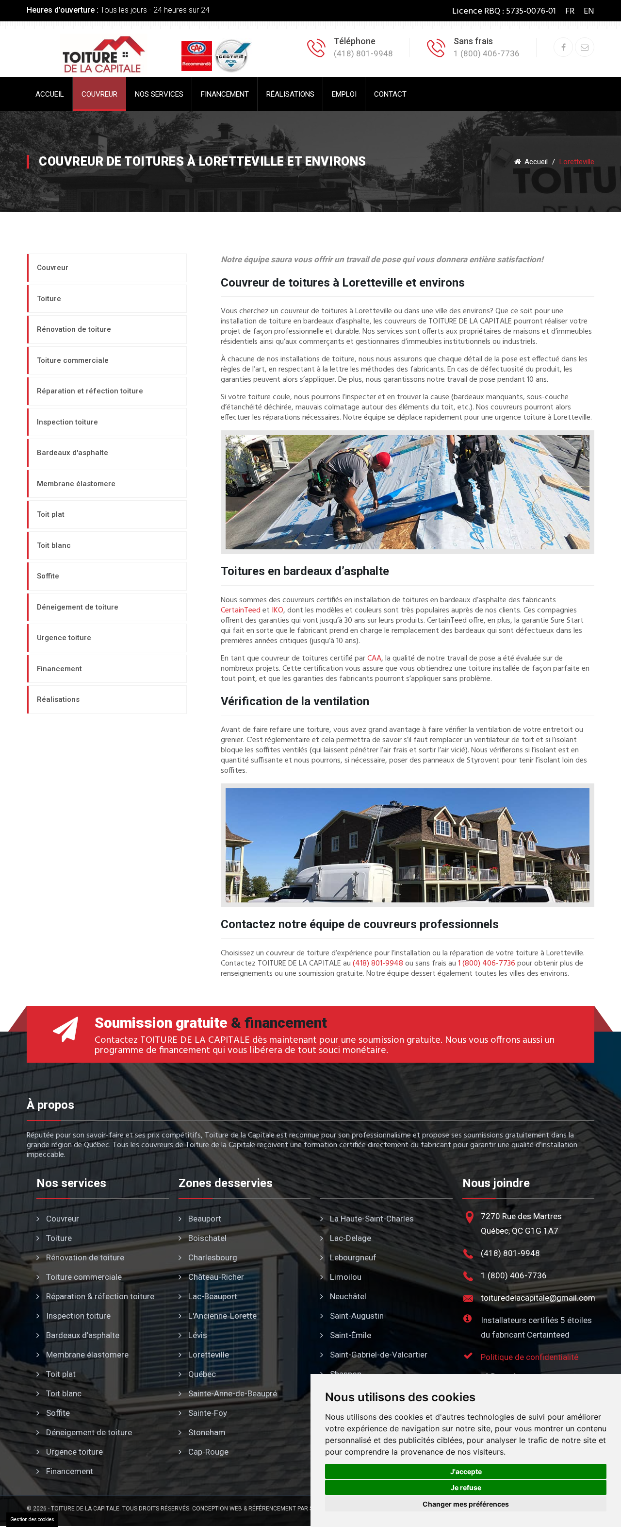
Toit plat (60, 1374)
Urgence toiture (73, 1452)
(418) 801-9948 (378, 964)
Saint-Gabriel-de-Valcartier (377, 1354)
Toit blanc (63, 1393)
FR (569, 11)
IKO (277, 611)
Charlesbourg (211, 1257)
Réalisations (290, 94)
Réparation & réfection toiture (99, 1296)
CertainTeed (241, 611)
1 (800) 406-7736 (486, 964)
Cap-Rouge (207, 1452)
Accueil (49, 94)
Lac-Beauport (211, 1296)
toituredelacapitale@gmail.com (538, 1298)
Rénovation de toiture (84, 1257)
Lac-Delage (349, 1238)
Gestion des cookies (32, 1519)
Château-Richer (215, 1277)
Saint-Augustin (356, 1316)
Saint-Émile (349, 1335)
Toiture (58, 1238)
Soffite (57, 1413)
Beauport (203, 1218)
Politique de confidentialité (529, 1357)
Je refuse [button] (466, 1487)
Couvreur (99, 94)
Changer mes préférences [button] (466, 1504)
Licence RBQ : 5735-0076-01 (504, 11)
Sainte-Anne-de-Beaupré (231, 1393)
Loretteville (207, 1354)
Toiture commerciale (83, 1277)
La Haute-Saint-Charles (371, 1218)
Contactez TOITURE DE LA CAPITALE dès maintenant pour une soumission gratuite (268, 1040)
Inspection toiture (77, 1316)
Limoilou (344, 1277)
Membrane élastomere (86, 1354)
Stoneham (206, 1432)
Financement (225, 94)
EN (589, 11)
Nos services (159, 94)
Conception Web (217, 1508)
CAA (374, 659)
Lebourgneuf (352, 1257)
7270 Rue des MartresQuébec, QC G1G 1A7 (521, 1223)
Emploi (344, 94)
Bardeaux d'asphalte (81, 1335)
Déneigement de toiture (88, 1432)
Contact (390, 94)
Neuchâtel (347, 1296)
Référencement (272, 1508)
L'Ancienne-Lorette (221, 1316)
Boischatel (206, 1238)
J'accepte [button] (466, 1471)
